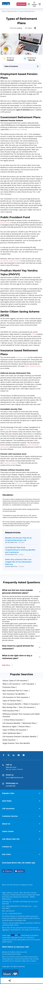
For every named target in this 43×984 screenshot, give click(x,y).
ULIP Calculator (28, 684)
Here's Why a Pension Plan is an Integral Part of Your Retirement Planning (18, 561)
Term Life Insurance (26, 707)
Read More (6, 665)
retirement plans (21, 357)
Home (4, 11)
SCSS (33, 334)
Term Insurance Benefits (12, 704)
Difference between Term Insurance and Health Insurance (21, 715)
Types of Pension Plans (12, 701)
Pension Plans (24, 726)
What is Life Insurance (11, 684)
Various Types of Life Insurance (15, 680)
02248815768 (10, 786)
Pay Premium (21, 4)
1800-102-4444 (11, 767)
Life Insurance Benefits (11, 723)
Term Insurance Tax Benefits (14, 694)
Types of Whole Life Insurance (14, 730)
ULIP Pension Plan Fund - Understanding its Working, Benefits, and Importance (20, 549)
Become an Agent (9, 726)
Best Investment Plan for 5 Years (15, 690)
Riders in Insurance (31, 704)
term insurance (20, 483)
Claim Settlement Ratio (12, 733)
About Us (6, 824)
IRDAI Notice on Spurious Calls (15, 947)
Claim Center (8, 831)
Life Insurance (8, 808)
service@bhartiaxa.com (14, 777)
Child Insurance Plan (10, 711)
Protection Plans (9, 687)
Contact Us (7, 847)
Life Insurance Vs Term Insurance (15, 697)
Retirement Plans (12, 11)
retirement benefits (11, 429)
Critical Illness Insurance (13, 720)
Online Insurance (9, 740)
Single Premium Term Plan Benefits (16, 743)
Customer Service (10, 816)
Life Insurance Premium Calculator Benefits (19, 736)
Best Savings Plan (9, 707)
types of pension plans (33, 366)
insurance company (10, 463)
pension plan (5, 223)
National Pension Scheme (17, 129)
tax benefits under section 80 (10, 261)
